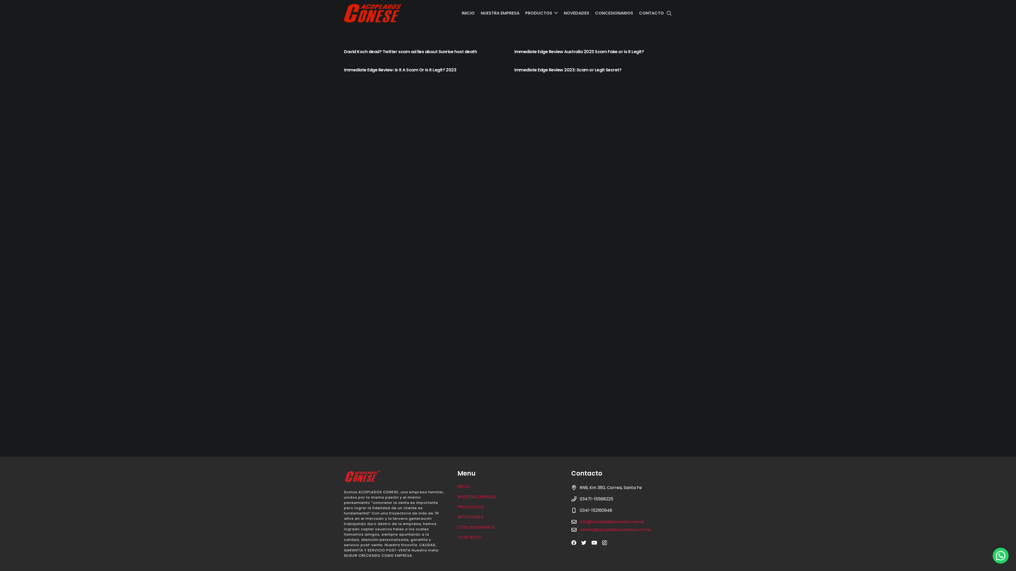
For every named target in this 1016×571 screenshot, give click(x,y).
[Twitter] (583, 542)
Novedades (470, 517)
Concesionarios (476, 527)
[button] (1001, 556)
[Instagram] (604, 543)
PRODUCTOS (470, 507)
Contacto (469, 537)
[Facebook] (573, 542)
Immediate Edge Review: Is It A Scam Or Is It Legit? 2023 (400, 70)
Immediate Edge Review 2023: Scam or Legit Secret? (567, 70)
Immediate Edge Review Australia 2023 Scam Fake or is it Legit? (579, 52)
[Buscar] (669, 13)
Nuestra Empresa (476, 497)
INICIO (463, 486)
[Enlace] (372, 13)
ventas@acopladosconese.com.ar (615, 530)
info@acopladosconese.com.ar (612, 522)
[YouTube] (594, 542)
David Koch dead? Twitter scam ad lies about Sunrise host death (410, 52)
